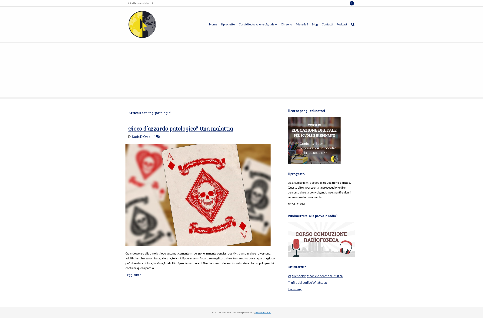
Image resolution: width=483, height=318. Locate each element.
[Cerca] (352, 24)
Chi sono (286, 24)
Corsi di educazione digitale (256, 24)
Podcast (341, 24)
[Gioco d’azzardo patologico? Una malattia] (198, 195)
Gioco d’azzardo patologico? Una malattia (180, 128)
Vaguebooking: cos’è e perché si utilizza (315, 276)
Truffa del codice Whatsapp (307, 282)
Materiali (302, 24)
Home (213, 24)
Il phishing (295, 289)
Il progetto (228, 24)
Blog (315, 24)
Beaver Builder (263, 312)
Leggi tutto (133, 275)
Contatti (327, 24)
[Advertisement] (241, 70)
